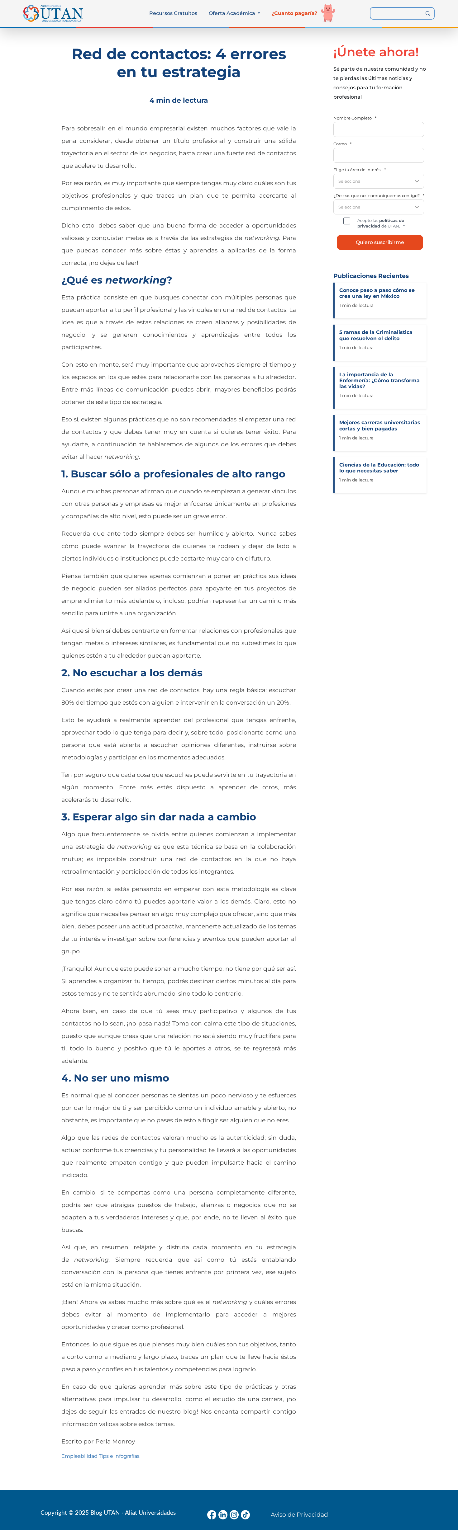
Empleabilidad (79, 1456)
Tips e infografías (119, 1456)
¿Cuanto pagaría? (294, 13)
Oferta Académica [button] (232, 13)
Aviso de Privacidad (299, 1514)
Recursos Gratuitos (173, 13)
